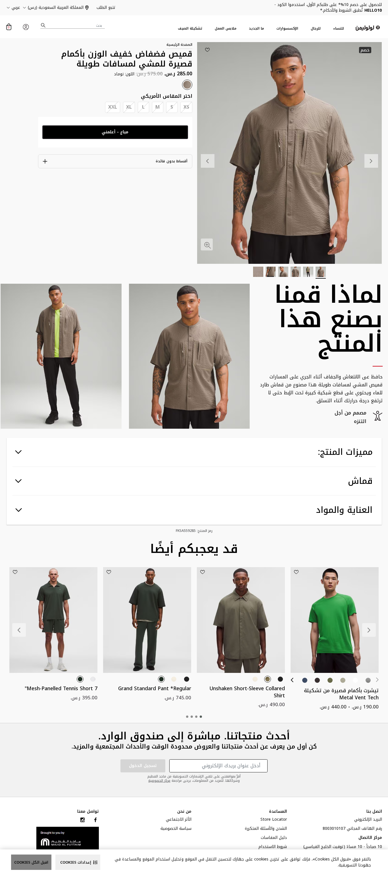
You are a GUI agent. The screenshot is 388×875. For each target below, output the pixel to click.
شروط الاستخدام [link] (272, 847)
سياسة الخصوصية (175, 829)
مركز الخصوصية (159, 780)
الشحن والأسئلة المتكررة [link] (266, 829)
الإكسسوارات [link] (287, 28)
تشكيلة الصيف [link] (190, 28)
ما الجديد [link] (256, 28)
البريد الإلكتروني (368, 820)
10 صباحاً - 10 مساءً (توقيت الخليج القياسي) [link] (342, 847)
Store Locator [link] (273, 820)
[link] (67, 837)
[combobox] (72, 25)
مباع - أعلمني (115, 132)
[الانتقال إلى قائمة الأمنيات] (207, 50)
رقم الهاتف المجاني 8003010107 (352, 829)
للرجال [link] (316, 28)
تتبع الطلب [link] (106, 7)
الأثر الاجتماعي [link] (178, 820)
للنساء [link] (338, 28)
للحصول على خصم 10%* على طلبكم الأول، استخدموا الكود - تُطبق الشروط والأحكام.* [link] (328, 7)
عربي (16, 8)
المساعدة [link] (278, 812)
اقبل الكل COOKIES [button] (31, 862)
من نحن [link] (184, 812)
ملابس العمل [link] (225, 28)
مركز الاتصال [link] (370, 838)
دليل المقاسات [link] (274, 838)
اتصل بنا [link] (374, 812)
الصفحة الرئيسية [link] (179, 44)
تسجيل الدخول (143, 766)
